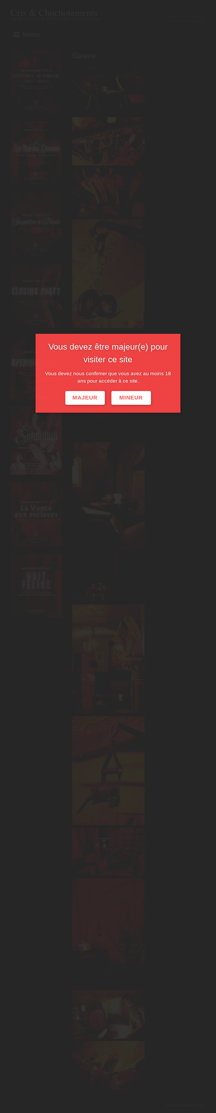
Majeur (84, 397)
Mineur (131, 397)
